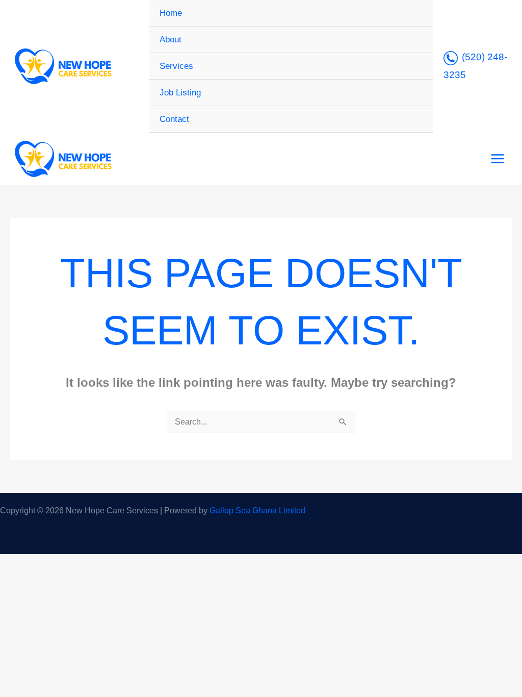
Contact (174, 119)
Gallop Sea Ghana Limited (257, 510)
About (170, 39)
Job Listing (180, 92)
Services (176, 66)
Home (171, 13)
